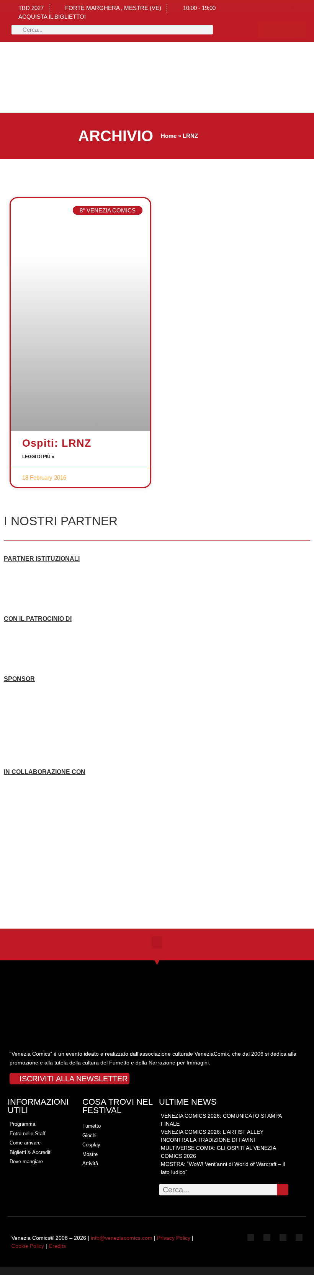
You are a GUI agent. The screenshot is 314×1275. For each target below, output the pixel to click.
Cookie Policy (27, 1246)
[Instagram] (282, 30)
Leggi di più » (38, 456)
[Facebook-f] (266, 30)
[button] (70, 77)
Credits (57, 1246)
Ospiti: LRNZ (57, 443)
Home (169, 135)
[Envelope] (299, 1237)
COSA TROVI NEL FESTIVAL (117, 1106)
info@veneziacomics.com (121, 1238)
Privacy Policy (173, 1238)
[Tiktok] (298, 30)
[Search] (282, 1189)
